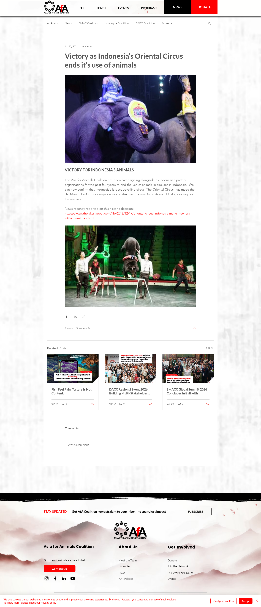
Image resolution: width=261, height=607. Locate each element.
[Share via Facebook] (66, 317)
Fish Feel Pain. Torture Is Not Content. (71, 391)
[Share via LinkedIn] (75, 317)
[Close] (257, 601)
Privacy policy (48, 602)
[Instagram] (46, 578)
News (68, 23)
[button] (101, 8)
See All (210, 347)
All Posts (52, 23)
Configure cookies (223, 601)
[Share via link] (84, 317)
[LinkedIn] (64, 578)
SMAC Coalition (89, 23)
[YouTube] (72, 578)
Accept (245, 601)
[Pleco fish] (73, 368)
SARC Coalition (145, 23)
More (165, 23)
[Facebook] (55, 578)
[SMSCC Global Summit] (188, 368)
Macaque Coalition (117, 23)
